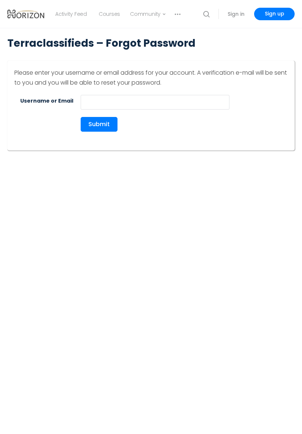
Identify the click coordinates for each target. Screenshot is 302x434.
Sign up (274, 13)
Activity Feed (71, 14)
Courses (109, 14)
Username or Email (46, 100)
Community (145, 14)
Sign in (236, 14)
